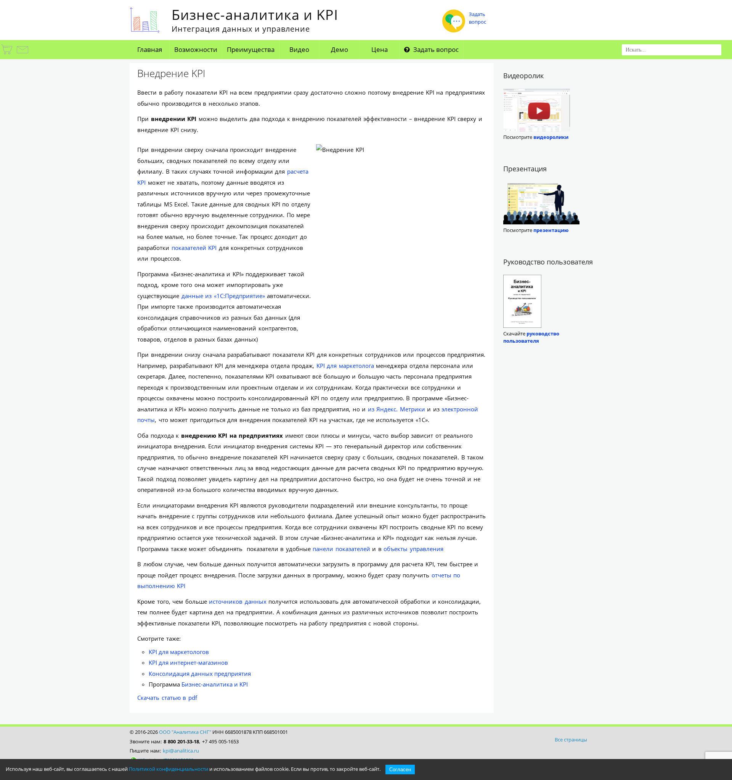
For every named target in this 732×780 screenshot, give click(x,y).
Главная (149, 49)
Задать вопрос (435, 49)
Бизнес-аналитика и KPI (214, 684)
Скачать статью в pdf (167, 697)
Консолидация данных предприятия (200, 673)
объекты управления (413, 549)
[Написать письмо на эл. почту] (22, 54)
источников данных (237, 601)
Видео (299, 49)
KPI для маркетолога (345, 365)
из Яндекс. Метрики (396, 409)
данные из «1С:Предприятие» (223, 296)
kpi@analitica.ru (181, 750)
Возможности (195, 49)
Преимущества (250, 49)
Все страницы (571, 739)
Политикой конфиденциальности (168, 768)
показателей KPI (194, 247)
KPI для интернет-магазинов (188, 662)
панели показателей (341, 549)
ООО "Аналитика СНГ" (185, 731)
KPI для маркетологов (179, 652)
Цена (379, 49)
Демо (339, 49)
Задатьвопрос (477, 18)
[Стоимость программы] (7, 54)
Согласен (400, 769)
